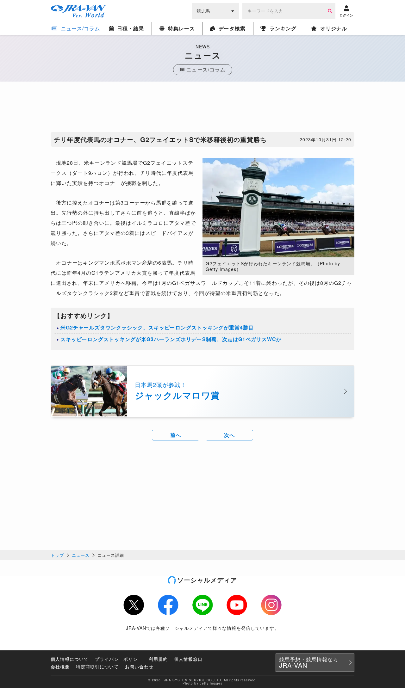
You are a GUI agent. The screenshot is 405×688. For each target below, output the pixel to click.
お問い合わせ (139, 666)
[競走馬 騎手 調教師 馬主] (215, 10)
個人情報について (70, 659)
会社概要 (60, 666)
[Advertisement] (202, 108)
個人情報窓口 (188, 659)
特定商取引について (97, 666)
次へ (229, 435)
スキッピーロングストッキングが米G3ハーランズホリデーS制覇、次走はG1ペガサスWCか (171, 339)
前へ (175, 435)
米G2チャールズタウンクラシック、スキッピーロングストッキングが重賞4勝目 (157, 327)
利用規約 (158, 659)
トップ (57, 555)
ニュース (81, 555)
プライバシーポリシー (118, 659)
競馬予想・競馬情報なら (308, 663)
